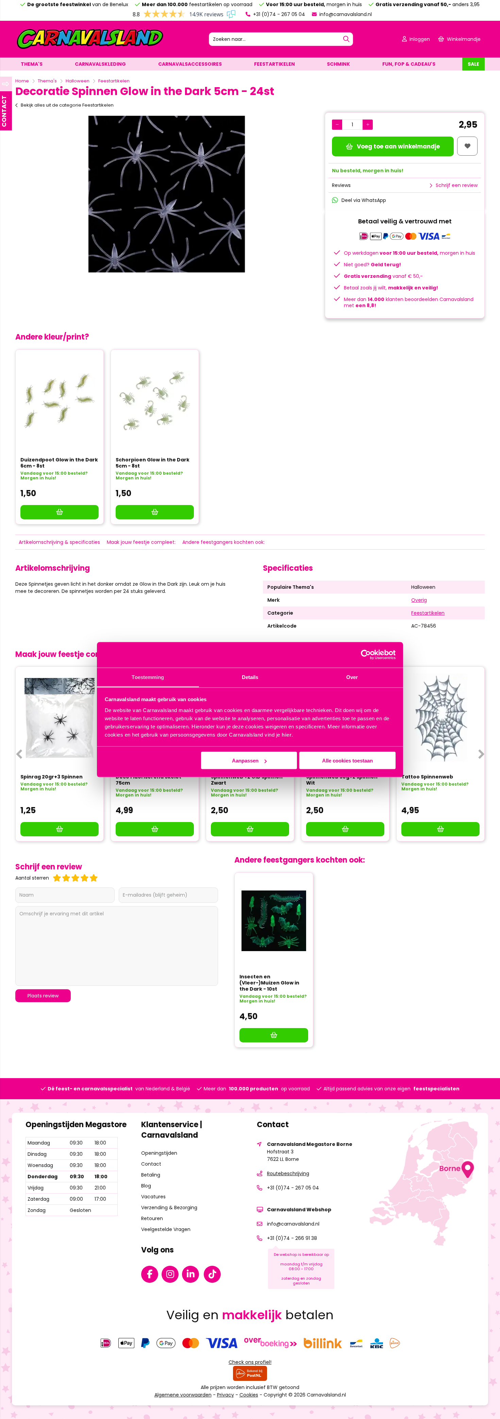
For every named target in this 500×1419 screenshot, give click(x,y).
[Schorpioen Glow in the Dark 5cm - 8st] (155, 401)
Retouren (152, 1218)
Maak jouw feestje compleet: (141, 542)
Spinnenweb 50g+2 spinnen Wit (342, 779)
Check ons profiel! (250, 1362)
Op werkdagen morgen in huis (409, 253)
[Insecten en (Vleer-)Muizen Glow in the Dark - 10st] (274, 921)
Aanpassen (245, 760)
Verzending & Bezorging (169, 1207)
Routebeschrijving (288, 1173)
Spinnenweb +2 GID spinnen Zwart (247, 779)
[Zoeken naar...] (346, 39)
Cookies (248, 1394)
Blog (146, 1185)
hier (286, 734)
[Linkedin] (192, 1275)
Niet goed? (372, 264)
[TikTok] (214, 1275)
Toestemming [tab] (148, 677)
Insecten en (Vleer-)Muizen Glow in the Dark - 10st (269, 982)
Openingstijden (159, 1153)
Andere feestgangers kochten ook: (223, 542)
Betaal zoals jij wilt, (391, 287)
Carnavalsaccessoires (190, 64)
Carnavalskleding (100, 64)
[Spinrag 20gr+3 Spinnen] (59, 718)
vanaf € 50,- (383, 276)
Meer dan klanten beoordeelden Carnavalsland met (408, 302)
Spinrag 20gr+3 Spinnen (51, 776)
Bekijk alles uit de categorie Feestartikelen (67, 105)
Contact (151, 1164)
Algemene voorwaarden (183, 1394)
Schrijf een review (457, 185)
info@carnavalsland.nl (345, 14)
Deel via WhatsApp (363, 200)
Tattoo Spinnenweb (427, 776)
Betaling (150, 1174)
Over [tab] (352, 677)
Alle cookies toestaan (347, 760)
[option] (166, 194)
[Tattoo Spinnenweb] (440, 718)
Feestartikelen (274, 64)
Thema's (32, 64)
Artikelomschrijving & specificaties (59, 542)
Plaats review (43, 995)
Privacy (225, 1394)
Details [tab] (250, 677)
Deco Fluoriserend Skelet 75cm (148, 779)
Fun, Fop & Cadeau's (408, 64)
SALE (473, 64)
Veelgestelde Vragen (165, 1229)
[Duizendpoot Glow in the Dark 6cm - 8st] (59, 401)
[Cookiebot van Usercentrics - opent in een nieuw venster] (366, 655)
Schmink (338, 64)
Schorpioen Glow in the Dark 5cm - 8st (152, 462)
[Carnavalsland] (89, 48)
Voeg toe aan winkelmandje (398, 146)
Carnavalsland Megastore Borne (309, 1144)
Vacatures (153, 1196)
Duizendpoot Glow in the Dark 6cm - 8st (59, 462)
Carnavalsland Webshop (299, 1209)
